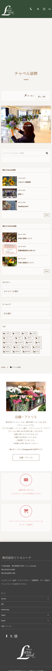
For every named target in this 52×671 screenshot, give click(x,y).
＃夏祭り (29, 338)
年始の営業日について (26, 263)
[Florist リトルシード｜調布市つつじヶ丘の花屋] (26, 660)
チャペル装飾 (26, 126)
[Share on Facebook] (6, 636)
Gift (2, 604)
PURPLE (7, 347)
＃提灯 (19, 338)
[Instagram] (16, 636)
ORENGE (27, 347)
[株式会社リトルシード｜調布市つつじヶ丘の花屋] (8, 10)
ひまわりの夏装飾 (24, 182)
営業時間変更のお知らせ (26, 250)
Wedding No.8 (23, 206)
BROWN (27, 351)
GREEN (7, 351)
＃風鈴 (7, 333)
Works (3, 621)
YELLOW (20, 342)
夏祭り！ (21, 194)
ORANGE (38, 347)
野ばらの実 (8, 342)
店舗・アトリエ (26, 458)
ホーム (3, 593)
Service (3, 599)
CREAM (17, 351)
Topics (3, 615)
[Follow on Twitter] (11, 636)
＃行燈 (17, 333)
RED (39, 342)
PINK (17, 347)
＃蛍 (25, 333)
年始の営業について (25, 238)
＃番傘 (34, 333)
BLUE (37, 351)
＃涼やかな (8, 338)
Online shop (5, 610)
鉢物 (38, 338)
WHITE (30, 342)
